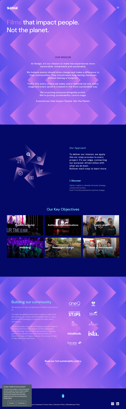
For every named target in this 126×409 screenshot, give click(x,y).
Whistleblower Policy (73, 404)
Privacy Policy (48, 404)
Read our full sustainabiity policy (63, 361)
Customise (21, 403)
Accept (11, 403)
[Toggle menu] (118, 8)
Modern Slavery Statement (33, 404)
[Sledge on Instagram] (112, 403)
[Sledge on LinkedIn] (117, 403)
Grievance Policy (59, 404)
